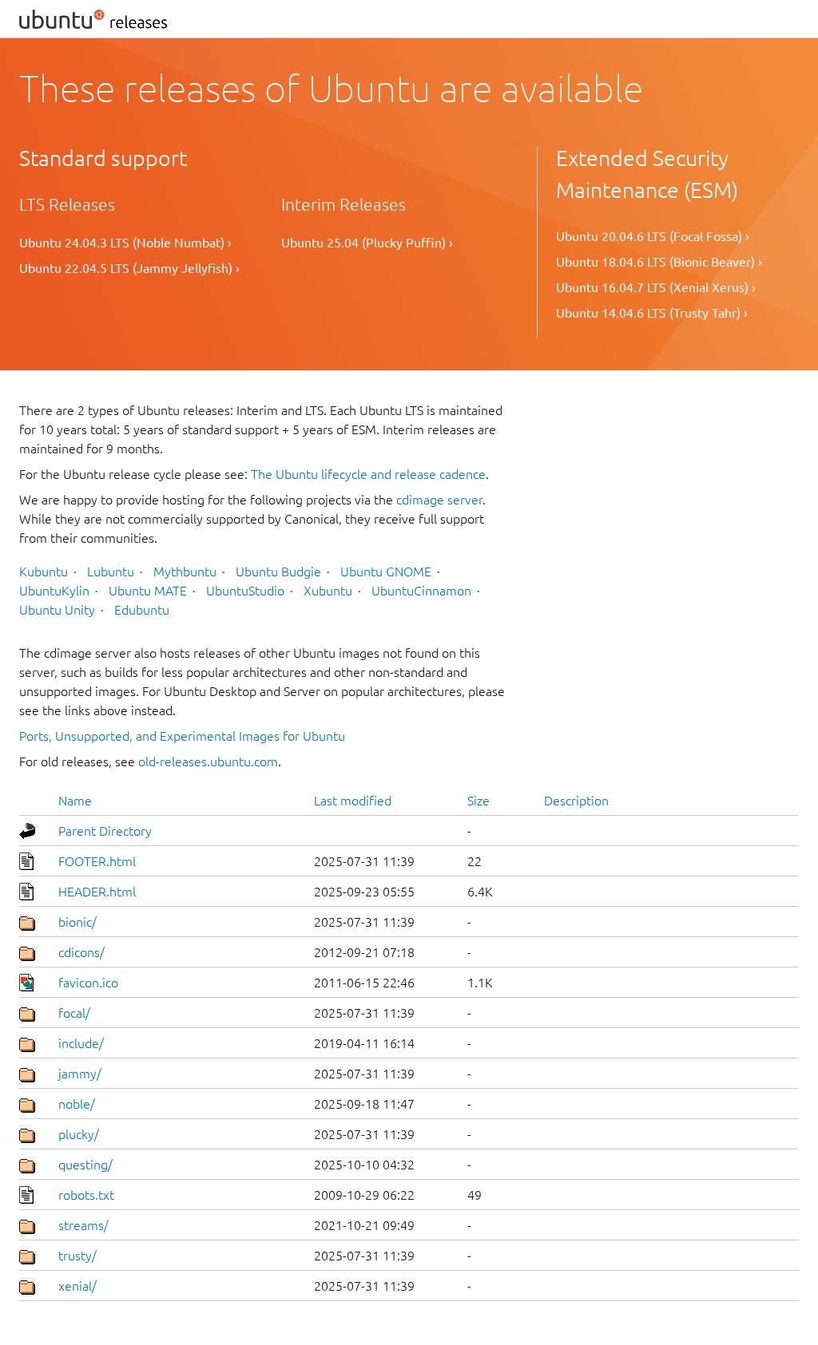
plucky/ (78, 1134)
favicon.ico (88, 982)
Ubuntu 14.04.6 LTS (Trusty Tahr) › (652, 313)
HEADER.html (97, 891)
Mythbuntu (184, 571)
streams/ (83, 1225)
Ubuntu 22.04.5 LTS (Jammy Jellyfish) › (129, 268)
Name (75, 800)
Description (576, 800)
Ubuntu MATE (148, 590)
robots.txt (86, 1195)
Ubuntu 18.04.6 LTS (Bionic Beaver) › (659, 262)
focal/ (74, 1013)
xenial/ (77, 1286)
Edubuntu (141, 610)
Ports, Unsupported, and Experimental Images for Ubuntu (182, 736)
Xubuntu (328, 590)
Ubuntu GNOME (385, 571)
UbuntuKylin (54, 590)
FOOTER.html (97, 861)
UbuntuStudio (245, 590)
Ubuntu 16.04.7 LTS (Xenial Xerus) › (656, 287)
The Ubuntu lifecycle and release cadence (368, 474)
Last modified (352, 800)
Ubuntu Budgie (278, 571)
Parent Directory (105, 831)
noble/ (76, 1104)
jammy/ (79, 1073)
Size (478, 800)
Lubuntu (110, 571)
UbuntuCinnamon (421, 590)
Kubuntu (43, 571)
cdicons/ (81, 952)
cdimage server (439, 500)
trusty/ (77, 1255)
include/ (81, 1043)
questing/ (85, 1164)
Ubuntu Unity (57, 610)
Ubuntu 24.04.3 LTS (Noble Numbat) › (125, 242)
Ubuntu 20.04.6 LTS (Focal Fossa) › (652, 236)
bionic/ (77, 922)
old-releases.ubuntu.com (208, 761)
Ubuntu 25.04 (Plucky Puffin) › (367, 242)
